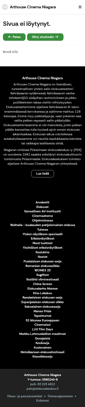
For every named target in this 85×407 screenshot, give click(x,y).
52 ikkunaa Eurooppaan (42, 320)
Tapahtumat (42, 316)
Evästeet (42, 400)
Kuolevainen (42, 348)
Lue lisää (42, 173)
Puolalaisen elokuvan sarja (42, 261)
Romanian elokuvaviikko (43, 266)
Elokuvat (42, 207)
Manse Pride (42, 311)
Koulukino (42, 252)
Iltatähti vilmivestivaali (42, 279)
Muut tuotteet (43, 243)
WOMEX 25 (42, 270)
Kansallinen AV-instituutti (42, 211)
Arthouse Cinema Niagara (42, 78)
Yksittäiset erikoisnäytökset (42, 248)
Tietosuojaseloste (60, 396)
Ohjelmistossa (42, 220)
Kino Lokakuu (42, 293)
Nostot (42, 257)
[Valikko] (80, 7)
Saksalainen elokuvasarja (42, 307)
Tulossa (42, 230)
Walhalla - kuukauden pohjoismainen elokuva (42, 225)
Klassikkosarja (42, 357)
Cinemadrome (42, 216)
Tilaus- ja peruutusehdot (24, 396)
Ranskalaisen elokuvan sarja (42, 298)
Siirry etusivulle (43, 37)
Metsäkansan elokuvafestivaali (42, 352)
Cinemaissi (42, 325)
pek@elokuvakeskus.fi (43, 389)
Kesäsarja (42, 343)
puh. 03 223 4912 (42, 384)
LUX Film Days (42, 329)
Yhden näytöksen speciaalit (43, 234)
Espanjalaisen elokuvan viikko (42, 302)
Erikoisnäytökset (42, 239)
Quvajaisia (42, 338)
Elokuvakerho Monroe (42, 289)
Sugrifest (42, 275)
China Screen (42, 284)
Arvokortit (42, 202)
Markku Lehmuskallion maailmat (42, 334)
